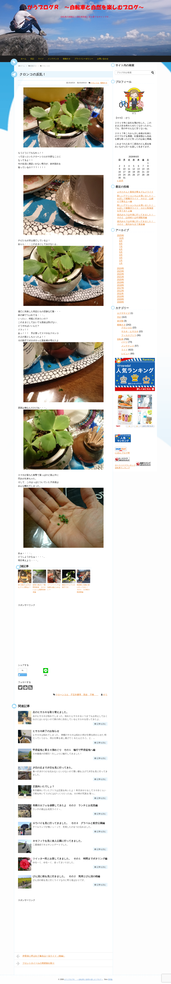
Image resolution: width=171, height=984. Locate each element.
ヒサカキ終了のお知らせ (46, 731)
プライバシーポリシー (83, 59)
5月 (121, 252)
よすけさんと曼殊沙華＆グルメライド (135, 192)
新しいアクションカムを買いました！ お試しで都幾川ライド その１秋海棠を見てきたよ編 (136, 208)
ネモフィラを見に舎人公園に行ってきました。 (58, 841)
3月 (121, 258)
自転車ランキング (122, 468)
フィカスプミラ (128, 335)
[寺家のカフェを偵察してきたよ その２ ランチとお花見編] (24, 811)
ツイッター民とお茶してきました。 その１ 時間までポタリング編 (70, 858)
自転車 (120, 339)
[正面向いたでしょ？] (24, 792)
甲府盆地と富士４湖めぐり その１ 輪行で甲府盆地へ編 (64, 750)
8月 (121, 244)
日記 (32, 59)
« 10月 (120, 181)
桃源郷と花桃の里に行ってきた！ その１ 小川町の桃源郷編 (83, 588)
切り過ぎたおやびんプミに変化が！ (24, 586)
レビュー (125, 353)
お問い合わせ (102, 59)
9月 (121, 241)
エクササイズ (123, 313)
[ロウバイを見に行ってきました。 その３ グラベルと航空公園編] (24, 828)
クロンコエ (95, 83)
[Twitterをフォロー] (20, 687)
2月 (121, 260)
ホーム (23, 59)
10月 (121, 238)
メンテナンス (53, 59)
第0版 (110, 979)
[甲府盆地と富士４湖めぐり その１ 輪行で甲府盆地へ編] (24, 755)
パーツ (124, 342)
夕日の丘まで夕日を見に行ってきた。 (53, 767)
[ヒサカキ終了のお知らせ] (24, 736)
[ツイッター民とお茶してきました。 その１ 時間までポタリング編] (24, 864)
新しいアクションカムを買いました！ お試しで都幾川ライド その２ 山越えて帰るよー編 (136, 199)
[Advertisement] (40, 635)
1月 (121, 263)
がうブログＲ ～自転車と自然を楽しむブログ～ (83, 979)
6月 (121, 249)
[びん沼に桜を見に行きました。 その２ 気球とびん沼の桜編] (24, 881)
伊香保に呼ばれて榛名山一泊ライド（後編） (43, 956)
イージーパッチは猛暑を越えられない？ (53, 587)
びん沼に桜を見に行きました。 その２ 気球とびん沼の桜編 (66, 876)
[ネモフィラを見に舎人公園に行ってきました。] (24, 846)
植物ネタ (66, 59)
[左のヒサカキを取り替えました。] (24, 717)
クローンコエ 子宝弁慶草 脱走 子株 (77, 694)
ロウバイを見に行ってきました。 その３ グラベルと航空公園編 (69, 823)
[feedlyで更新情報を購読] (25, 687)
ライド (41, 59)
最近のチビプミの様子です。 (68, 586)
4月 (121, 255)
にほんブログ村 (122, 453)
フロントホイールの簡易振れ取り (38, 963)
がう (105, 694)
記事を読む (101, 724)
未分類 (120, 321)
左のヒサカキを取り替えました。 (51, 712)
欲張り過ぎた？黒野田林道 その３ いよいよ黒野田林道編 (39, 588)
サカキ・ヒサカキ (129, 331)
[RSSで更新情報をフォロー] (30, 687)
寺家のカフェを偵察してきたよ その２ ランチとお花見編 (65, 805)
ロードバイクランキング (125, 465)
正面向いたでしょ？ (43, 786)
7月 (121, 246)
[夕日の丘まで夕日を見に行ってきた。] (24, 773)
